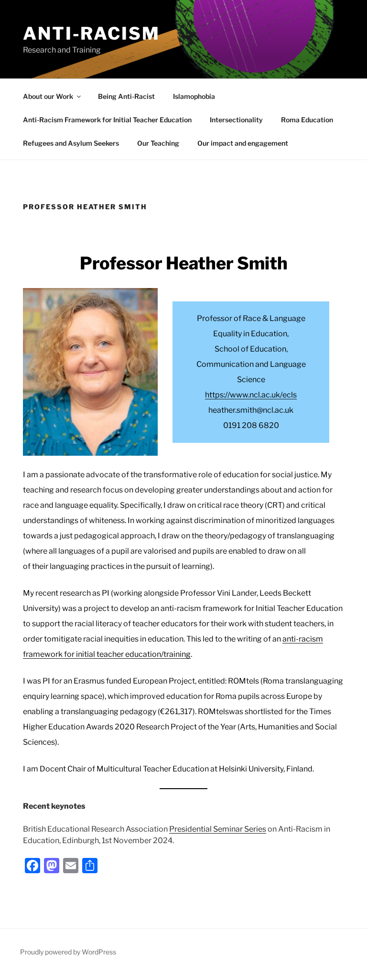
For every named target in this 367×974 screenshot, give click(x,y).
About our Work (48, 96)
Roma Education (307, 120)
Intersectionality (236, 120)
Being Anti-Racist (126, 96)
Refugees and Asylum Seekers (71, 143)
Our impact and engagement (242, 143)
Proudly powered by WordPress (68, 952)
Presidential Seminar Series (217, 829)
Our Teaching (158, 143)
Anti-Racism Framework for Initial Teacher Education (107, 120)
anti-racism (91, 33)
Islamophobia (194, 96)
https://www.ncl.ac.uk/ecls (251, 394)
